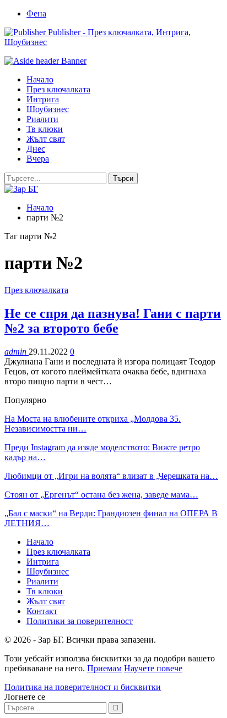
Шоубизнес (47, 109)
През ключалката (58, 89)
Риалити (42, 119)
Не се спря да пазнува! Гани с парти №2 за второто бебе (112, 320)
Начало (39, 79)
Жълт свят (45, 138)
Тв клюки (44, 129)
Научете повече (153, 668)
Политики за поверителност (79, 621)
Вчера (37, 158)
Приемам (104, 668)
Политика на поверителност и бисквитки (82, 687)
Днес (35, 148)
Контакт (41, 611)
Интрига (42, 99)
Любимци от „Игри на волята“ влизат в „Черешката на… (111, 475)
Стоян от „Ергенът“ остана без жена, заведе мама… (101, 494)
